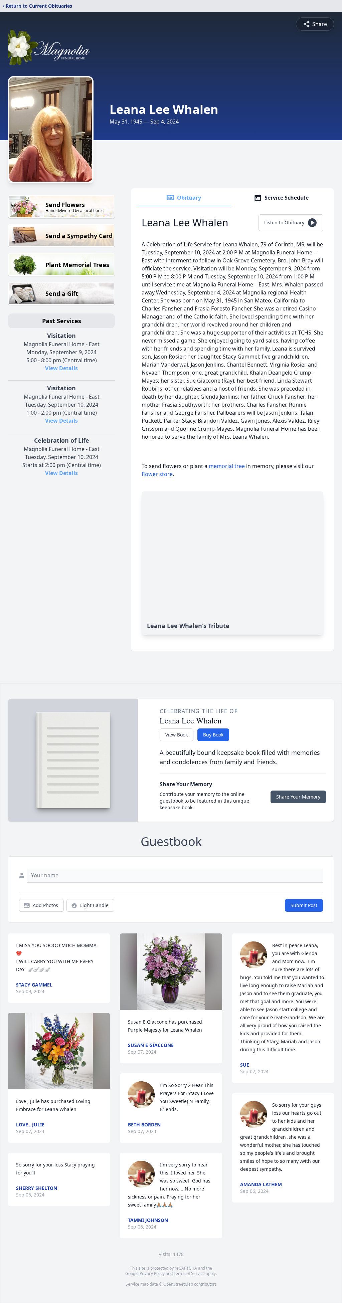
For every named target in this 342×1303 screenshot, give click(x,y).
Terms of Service (189, 1273)
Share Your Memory (298, 797)
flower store (157, 474)
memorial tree (227, 466)
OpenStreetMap (178, 1284)
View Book (176, 734)
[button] (59, 1051)
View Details (61, 368)
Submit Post (304, 905)
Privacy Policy (152, 1273)
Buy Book (213, 734)
